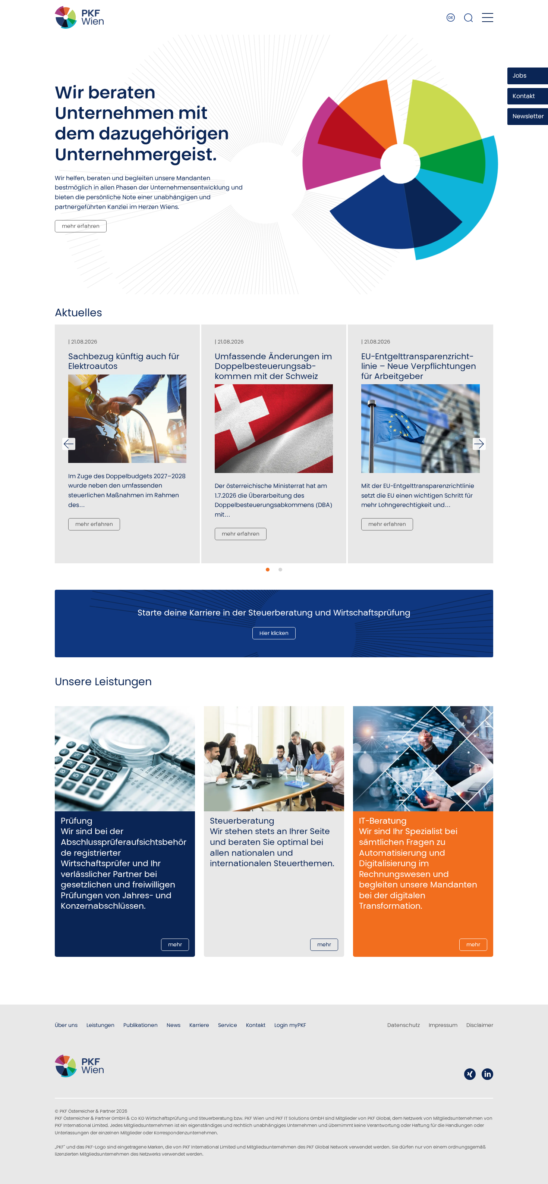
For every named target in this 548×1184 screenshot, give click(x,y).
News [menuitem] (173, 1025)
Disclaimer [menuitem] (479, 1025)
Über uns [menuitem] (66, 1025)
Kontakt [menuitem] (255, 1025)
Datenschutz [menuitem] (403, 1025)
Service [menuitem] (227, 1025)
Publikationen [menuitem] (140, 1025)
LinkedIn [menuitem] (487, 1074)
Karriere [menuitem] (199, 1025)
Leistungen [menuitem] (100, 1025)
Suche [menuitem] (468, 17)
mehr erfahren (81, 226)
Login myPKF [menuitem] (290, 1025)
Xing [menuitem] (470, 1074)
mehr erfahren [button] (94, 524)
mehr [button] (175, 944)
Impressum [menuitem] (443, 1025)
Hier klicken (274, 633)
